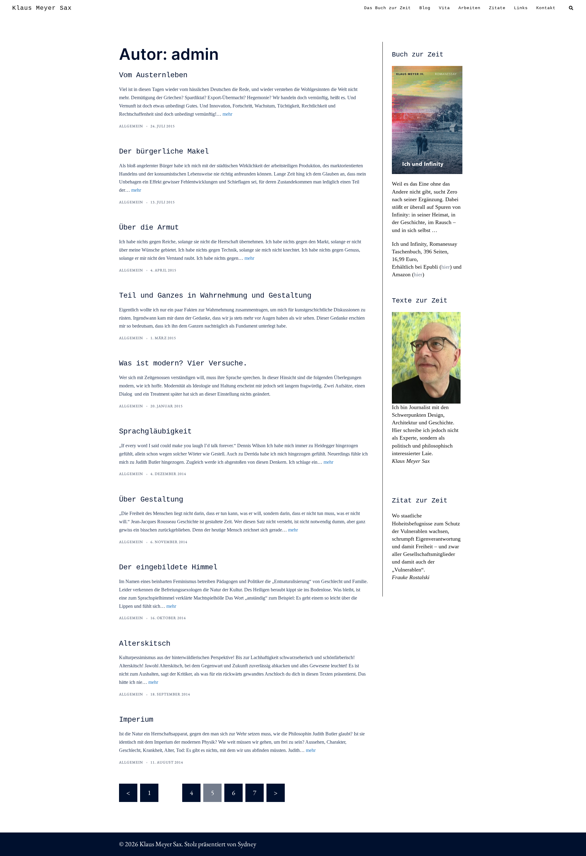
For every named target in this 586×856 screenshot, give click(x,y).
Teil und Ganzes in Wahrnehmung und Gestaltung (215, 296)
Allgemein (131, 126)
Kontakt (545, 7)
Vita (444, 7)
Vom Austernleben (153, 75)
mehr (227, 114)
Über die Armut (149, 227)
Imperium (136, 720)
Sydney (247, 844)
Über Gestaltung (151, 499)
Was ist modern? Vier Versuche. (183, 363)
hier (445, 267)
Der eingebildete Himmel (168, 567)
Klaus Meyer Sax (42, 8)
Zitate (497, 7)
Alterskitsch (144, 644)
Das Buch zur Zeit (387, 7)
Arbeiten (469, 7)
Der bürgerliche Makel (164, 151)
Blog (424, 7)
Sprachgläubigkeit (155, 431)
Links (521, 7)
